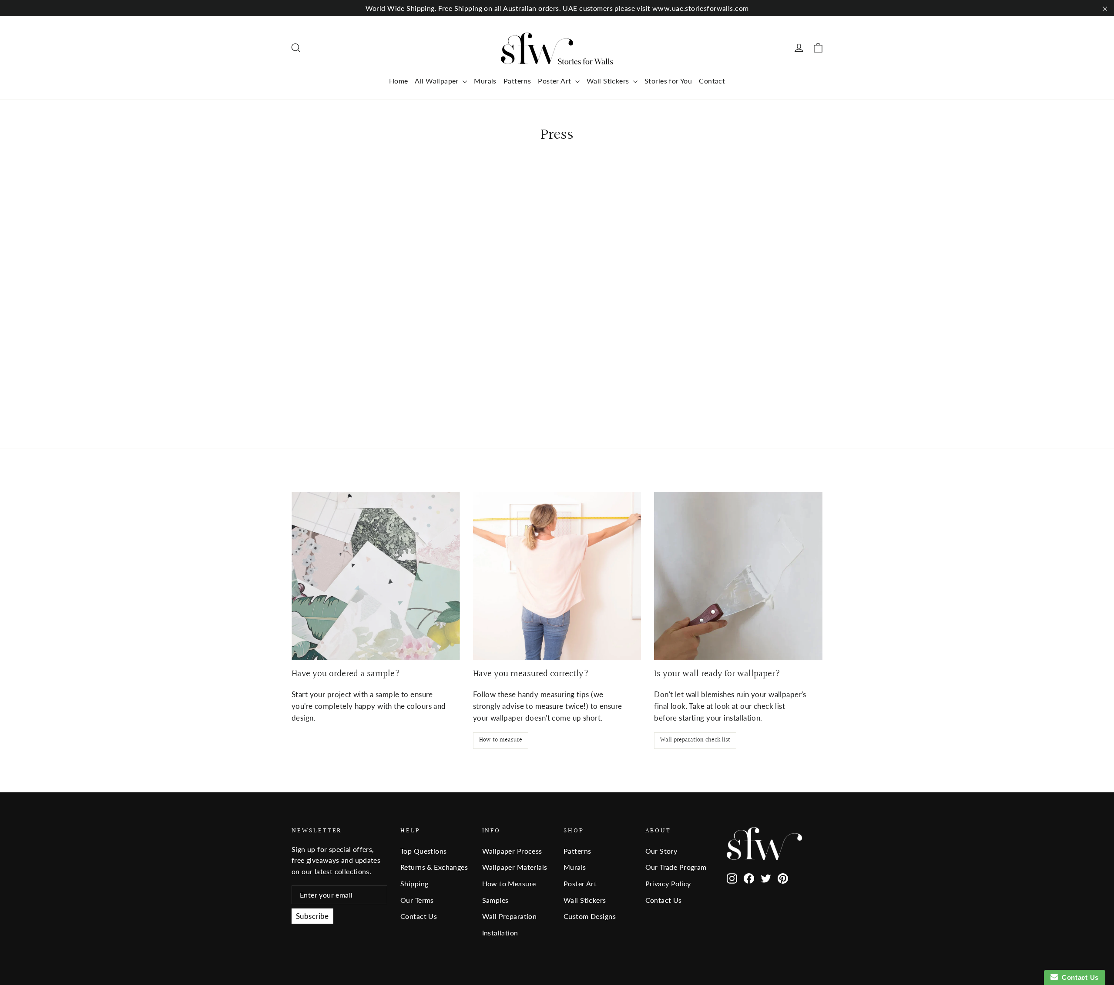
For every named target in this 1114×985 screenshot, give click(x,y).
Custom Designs (590, 916)
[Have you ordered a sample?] (376, 576)
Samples (495, 900)
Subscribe (312, 916)
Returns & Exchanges (434, 867)
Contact (712, 81)
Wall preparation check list (695, 740)
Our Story (661, 851)
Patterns (517, 81)
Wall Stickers (609, 81)
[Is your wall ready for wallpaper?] (738, 576)
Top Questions (423, 851)
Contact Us (418, 916)
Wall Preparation (509, 916)
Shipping (414, 883)
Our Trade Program (676, 867)
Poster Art (555, 81)
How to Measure (509, 883)
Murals (485, 81)
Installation (500, 932)
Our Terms (417, 900)
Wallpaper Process (512, 851)
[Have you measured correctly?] (557, 576)
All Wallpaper (437, 81)
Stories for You (668, 81)
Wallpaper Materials (514, 867)
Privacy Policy (668, 883)
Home (398, 81)
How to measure (500, 740)
